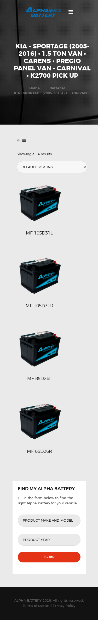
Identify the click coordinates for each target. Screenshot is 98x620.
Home (34, 88)
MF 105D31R (39, 305)
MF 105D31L (39, 233)
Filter (49, 557)
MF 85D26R (39, 451)
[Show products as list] (24, 140)
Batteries (57, 88)
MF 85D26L (39, 378)
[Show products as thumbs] (18, 140)
